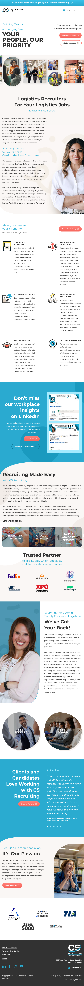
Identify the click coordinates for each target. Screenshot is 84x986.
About (4, 958)
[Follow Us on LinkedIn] (64, 407)
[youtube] (21, 966)
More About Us (10, 885)
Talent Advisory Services (11, 951)
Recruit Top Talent (69, 35)
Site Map (78, 976)
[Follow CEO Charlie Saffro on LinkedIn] (64, 436)
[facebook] (9, 966)
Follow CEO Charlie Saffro (24, 446)
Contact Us (70, 10)
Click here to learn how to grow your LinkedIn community (40, 3)
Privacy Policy (56, 976)
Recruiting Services (9, 947)
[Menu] (80, 10)
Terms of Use (68, 976)
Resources (6, 955)
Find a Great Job (69, 43)
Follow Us (30, 439)
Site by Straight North (73, 980)
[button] (15, 537)
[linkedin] (4, 966)
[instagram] (15, 966)
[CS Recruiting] (12, 10)
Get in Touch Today (69, 229)
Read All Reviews (27, 804)
